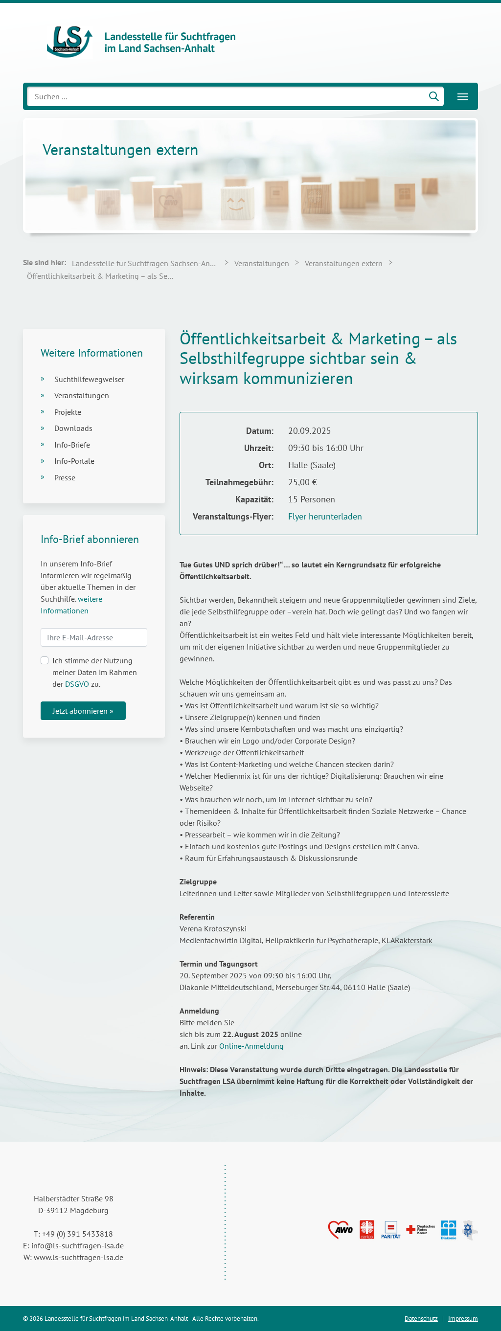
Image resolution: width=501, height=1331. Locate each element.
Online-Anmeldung (251, 1046)
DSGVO (77, 684)
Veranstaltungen (81, 395)
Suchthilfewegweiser (89, 379)
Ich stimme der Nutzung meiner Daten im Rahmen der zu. (94, 672)
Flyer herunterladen (325, 516)
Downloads (73, 428)
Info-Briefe (72, 445)
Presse (64, 477)
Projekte (67, 412)
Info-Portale (74, 461)
